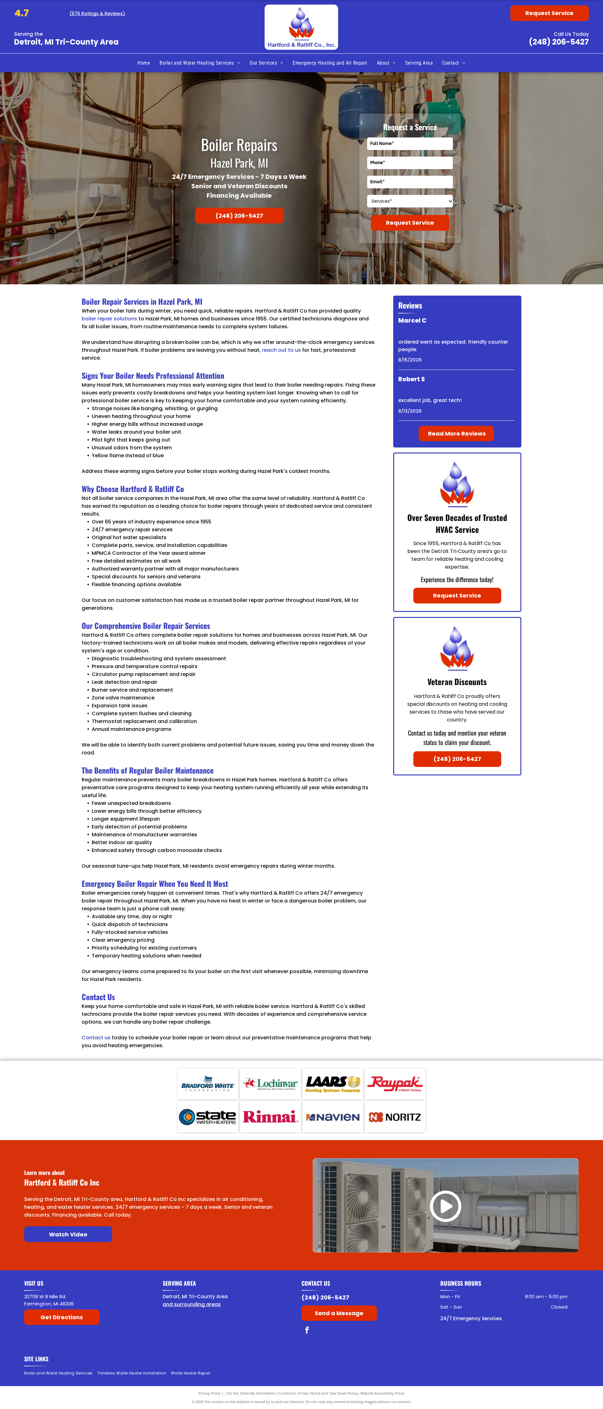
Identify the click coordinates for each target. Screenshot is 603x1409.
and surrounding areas (192, 1304)
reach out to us (281, 350)
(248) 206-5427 (559, 42)
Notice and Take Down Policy (334, 1393)
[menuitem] (144, 63)
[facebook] (307, 1331)
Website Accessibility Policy (383, 1393)
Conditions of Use (292, 1393)
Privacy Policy (209, 1393)
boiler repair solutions (109, 318)
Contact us (96, 1037)
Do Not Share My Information (251, 1393)
